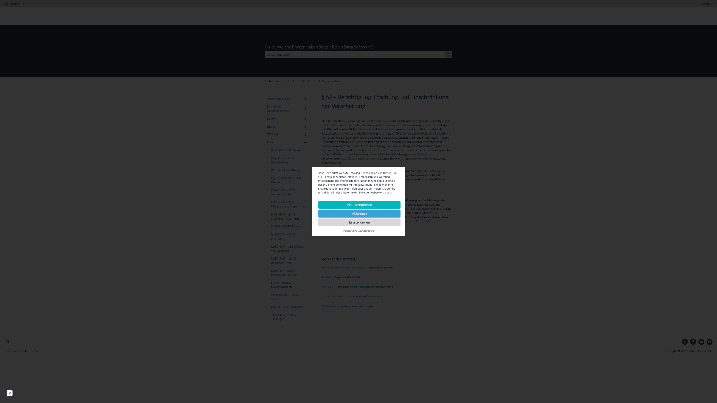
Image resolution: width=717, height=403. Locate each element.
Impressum (348, 231)
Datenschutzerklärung (364, 231)
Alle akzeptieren (359, 205)
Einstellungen (359, 222)
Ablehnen (359, 213)
